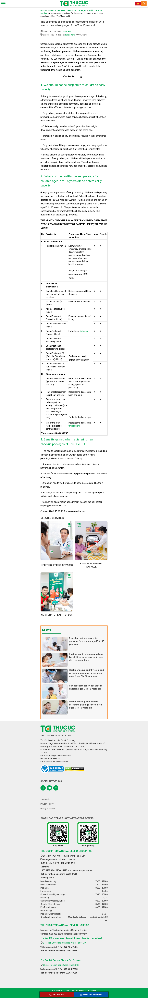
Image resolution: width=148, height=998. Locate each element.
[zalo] (55, 788)
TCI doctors (70, 35)
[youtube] (49, 788)
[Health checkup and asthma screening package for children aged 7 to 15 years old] (55, 707)
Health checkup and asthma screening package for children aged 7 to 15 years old (85, 704)
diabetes (84, 331)
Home (43, 10)
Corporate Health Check (56, 614)
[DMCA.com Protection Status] (74, 769)
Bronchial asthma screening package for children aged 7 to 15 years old (86, 641)
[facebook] (43, 788)
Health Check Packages (76, 10)
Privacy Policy (46, 804)
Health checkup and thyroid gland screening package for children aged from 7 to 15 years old (86, 673)
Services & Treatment (56, 10)
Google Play (88, 845)
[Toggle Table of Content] (80, 76)
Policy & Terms (47, 808)
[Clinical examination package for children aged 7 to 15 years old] (55, 691)
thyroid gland (74, 426)
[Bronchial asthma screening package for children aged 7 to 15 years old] (55, 644)
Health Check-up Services (57, 565)
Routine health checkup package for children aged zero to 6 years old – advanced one (86, 657)
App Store (58, 845)
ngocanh (67, 31)
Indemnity (45, 799)
